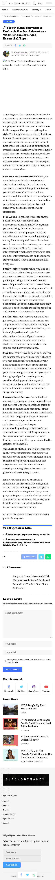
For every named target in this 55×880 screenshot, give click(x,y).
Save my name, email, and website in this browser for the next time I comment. (29, 661)
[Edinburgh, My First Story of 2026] (10, 709)
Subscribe (11, 864)
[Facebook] (9, 688)
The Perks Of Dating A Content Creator (34, 738)
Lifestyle (25, 744)
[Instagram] (34, 688)
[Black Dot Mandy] (20, 3)
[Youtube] (46, 688)
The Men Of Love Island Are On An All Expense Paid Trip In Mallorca (36, 723)
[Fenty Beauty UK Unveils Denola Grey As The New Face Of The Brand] (10, 755)
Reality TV (25, 730)
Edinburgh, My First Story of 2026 (29, 534)
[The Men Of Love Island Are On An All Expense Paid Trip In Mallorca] (10, 724)
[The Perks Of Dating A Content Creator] (10, 740)
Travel (8, 21)
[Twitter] (21, 688)
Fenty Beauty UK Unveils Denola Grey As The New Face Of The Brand (36, 754)
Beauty (24, 761)
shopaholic (19, 519)
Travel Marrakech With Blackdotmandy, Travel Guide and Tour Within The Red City (26, 542)
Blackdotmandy (21, 52)
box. (12, 264)
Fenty (30, 761)
